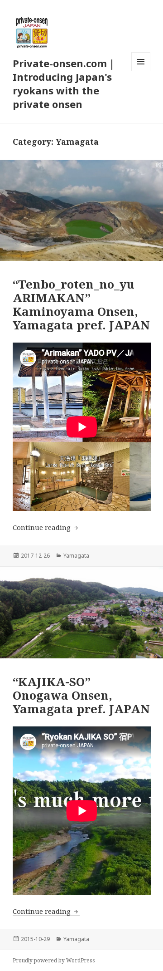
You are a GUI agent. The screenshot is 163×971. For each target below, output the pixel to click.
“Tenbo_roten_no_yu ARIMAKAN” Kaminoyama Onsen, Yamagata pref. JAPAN (81, 304)
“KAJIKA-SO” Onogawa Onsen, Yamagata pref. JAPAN (81, 695)
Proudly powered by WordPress (54, 960)
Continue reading (46, 527)
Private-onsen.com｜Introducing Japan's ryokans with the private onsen (65, 83)
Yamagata (76, 555)
